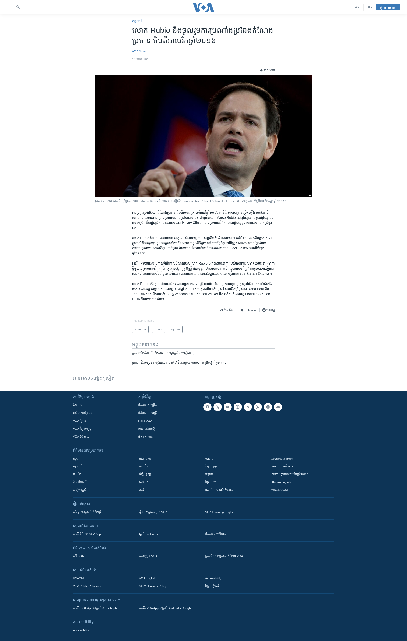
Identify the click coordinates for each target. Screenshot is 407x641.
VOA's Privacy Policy (153, 586)
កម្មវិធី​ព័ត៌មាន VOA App (87, 534)
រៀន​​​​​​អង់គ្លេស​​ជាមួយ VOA (153, 512)
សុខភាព (143, 482)
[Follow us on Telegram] (248, 407)
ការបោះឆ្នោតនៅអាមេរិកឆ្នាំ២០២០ (289, 474)
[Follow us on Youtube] (228, 407)
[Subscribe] (278, 407)
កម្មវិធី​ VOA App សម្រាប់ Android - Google (165, 608)
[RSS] (258, 407)
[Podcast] (268, 407)
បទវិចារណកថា (279, 490)
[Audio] (357, 7)
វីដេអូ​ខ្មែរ (77, 405)
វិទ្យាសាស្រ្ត (211, 466)
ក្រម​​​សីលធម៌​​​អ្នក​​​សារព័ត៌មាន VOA (224, 556)
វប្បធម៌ (209, 474)
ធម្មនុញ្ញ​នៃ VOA (148, 556)
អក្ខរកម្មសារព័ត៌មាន (282, 458)
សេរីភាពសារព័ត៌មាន (282, 466)
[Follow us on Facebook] (208, 407)
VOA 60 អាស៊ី (81, 436)
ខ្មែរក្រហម (210, 482)
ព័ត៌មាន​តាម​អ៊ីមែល (215, 534)
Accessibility (213, 578)
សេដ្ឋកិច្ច (143, 466)
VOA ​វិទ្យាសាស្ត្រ (82, 428)
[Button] (267, 70)
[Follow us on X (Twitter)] (217, 407)
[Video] (370, 7)
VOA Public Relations (87, 586)
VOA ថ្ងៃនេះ (79, 420)
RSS (274, 534)
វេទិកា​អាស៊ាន (145, 436)
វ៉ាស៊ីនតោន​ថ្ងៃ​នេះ (82, 413)
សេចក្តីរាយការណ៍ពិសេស (219, 490)
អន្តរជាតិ (137, 21)
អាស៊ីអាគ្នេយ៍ (80, 490)
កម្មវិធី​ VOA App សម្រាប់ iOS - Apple (95, 608)
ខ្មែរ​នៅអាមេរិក (80, 482)
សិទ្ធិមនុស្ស (145, 474)
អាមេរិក (77, 474)
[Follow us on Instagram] (238, 407)
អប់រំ (141, 490)
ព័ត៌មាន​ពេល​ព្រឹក (147, 405)
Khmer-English (281, 482)
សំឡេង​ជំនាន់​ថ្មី (146, 428)
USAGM (78, 578)
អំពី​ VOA (78, 556)
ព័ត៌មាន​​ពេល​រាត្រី (147, 413)
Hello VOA (145, 420)
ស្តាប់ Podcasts (148, 534)
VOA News (139, 51)
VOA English (147, 578)
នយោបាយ (145, 458)
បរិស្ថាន (209, 458)
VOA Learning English (219, 512)
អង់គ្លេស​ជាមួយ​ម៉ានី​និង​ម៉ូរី (87, 512)
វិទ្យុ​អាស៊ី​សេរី (212, 586)
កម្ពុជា (76, 458)
